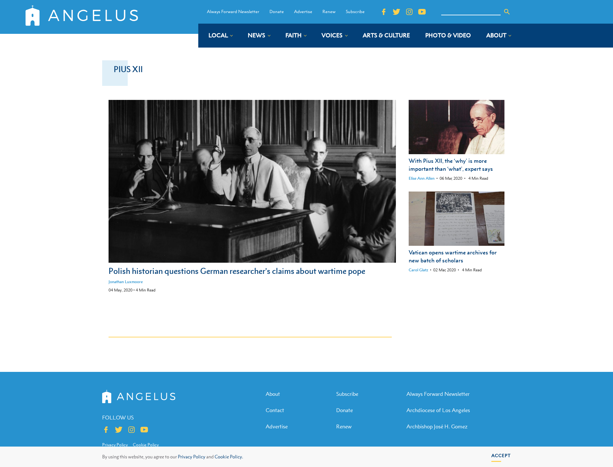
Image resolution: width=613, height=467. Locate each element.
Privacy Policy (191, 457)
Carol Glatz (418, 269)
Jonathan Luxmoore (126, 281)
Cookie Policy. (229, 457)
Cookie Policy (146, 445)
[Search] (507, 12)
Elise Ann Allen (422, 178)
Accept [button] (501, 455)
